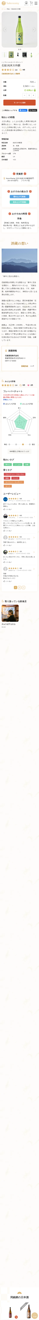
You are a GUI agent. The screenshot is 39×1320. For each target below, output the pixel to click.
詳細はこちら (7, 399)
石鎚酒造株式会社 (8, 74)
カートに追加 (20, 102)
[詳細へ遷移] (10, 613)
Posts (34, 110)
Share (24, 110)
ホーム (4, 9)
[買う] (16, 1317)
